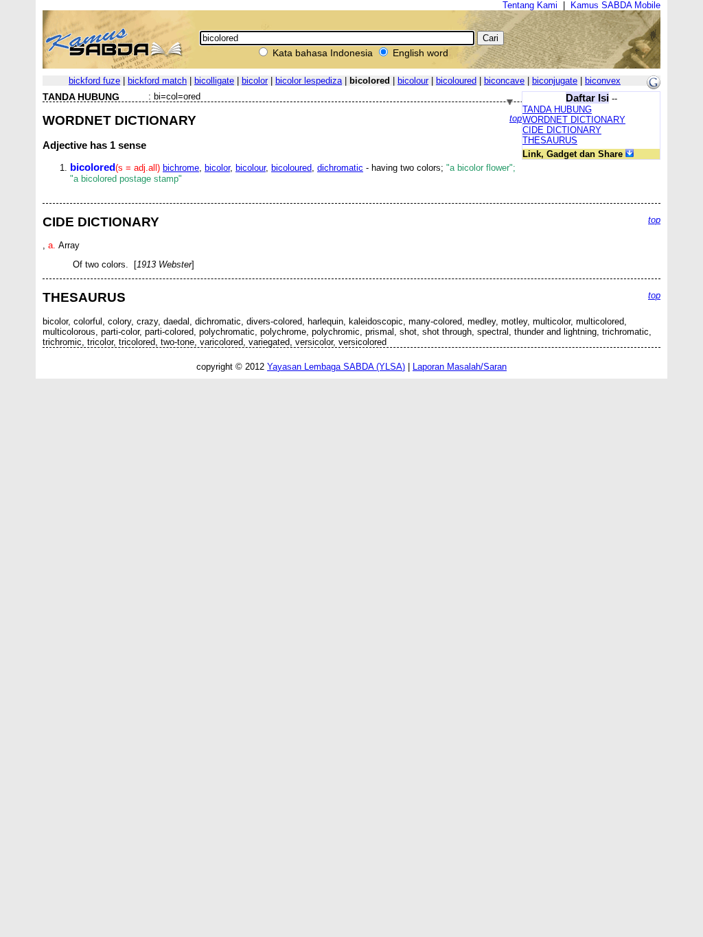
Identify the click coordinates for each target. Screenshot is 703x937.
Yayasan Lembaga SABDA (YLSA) (336, 366)
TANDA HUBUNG (557, 109)
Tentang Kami (530, 5)
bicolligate (214, 80)
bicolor (255, 80)
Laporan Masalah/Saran (460, 366)
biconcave (504, 80)
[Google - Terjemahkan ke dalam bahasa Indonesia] (653, 86)
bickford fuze (94, 80)
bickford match (157, 80)
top (515, 118)
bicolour (412, 80)
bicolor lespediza (308, 80)
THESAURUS (549, 140)
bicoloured (456, 80)
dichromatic (340, 168)
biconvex (603, 80)
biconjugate (554, 80)
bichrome (181, 168)
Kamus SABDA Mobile (615, 5)
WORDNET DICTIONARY (573, 120)
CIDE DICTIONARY (561, 130)
